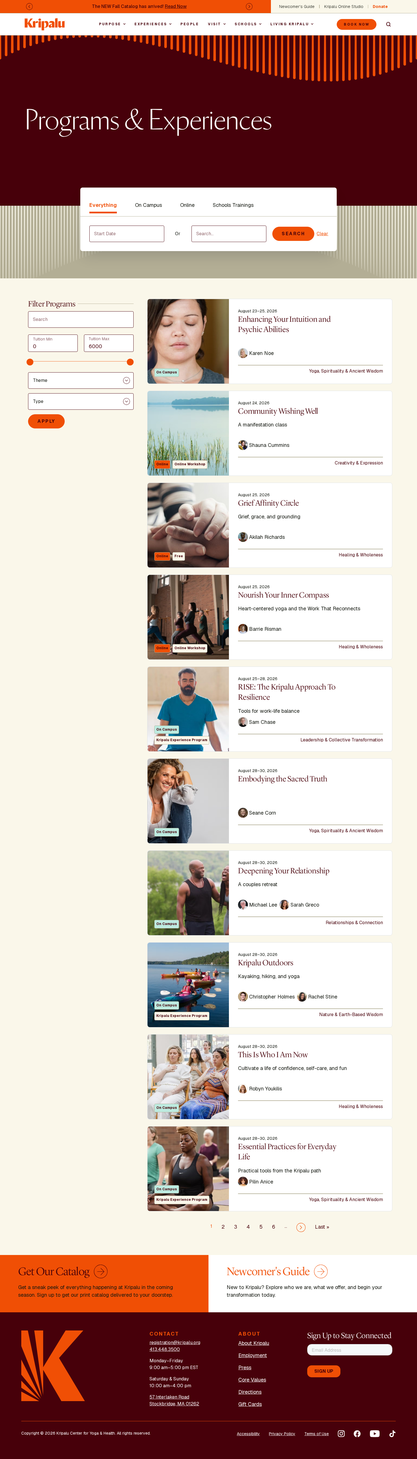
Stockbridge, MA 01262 (174, 1404)
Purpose (110, 24)
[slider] (30, 362)
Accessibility (248, 1433)
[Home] (45, 21)
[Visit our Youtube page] (375, 1433)
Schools (246, 24)
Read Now (176, 6)
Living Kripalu (289, 24)
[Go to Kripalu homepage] (53, 1365)
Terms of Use (316, 1433)
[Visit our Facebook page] (357, 1433)
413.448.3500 (164, 1349)
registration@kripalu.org (174, 1343)
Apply (46, 421)
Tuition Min (42, 339)
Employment (252, 1355)
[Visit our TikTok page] (392, 1433)
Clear (322, 234)
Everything (103, 205)
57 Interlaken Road (169, 1397)
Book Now (356, 24)
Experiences (150, 24)
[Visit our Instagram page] (341, 1433)
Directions (250, 1392)
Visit (214, 24)
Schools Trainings (233, 205)
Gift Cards (250, 1404)
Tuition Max (99, 338)
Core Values (252, 1379)
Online (187, 205)
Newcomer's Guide (297, 7)
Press (244, 1367)
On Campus (148, 205)
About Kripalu (253, 1343)
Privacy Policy (282, 1433)
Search (386, 24)
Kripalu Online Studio (343, 7)
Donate (380, 7)
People (189, 24)
